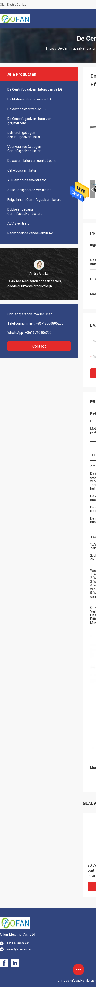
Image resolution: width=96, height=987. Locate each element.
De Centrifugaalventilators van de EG (34, 89)
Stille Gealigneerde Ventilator (29, 190)
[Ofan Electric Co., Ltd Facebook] (4, 963)
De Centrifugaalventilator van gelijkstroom (29, 121)
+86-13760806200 (49, 323)
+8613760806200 (38, 333)
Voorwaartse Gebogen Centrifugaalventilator (24, 149)
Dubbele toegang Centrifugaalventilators (24, 211)
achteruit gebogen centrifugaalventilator (23, 135)
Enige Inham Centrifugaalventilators (34, 200)
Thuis (49, 48)
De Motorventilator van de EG (29, 99)
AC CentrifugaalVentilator (26, 180)
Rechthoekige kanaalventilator (30, 233)
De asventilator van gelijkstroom (31, 160)
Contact (39, 346)
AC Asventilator (19, 223)
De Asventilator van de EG (26, 109)
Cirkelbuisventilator (21, 170)
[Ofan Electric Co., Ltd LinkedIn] (15, 963)
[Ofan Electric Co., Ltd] (15, 18)
